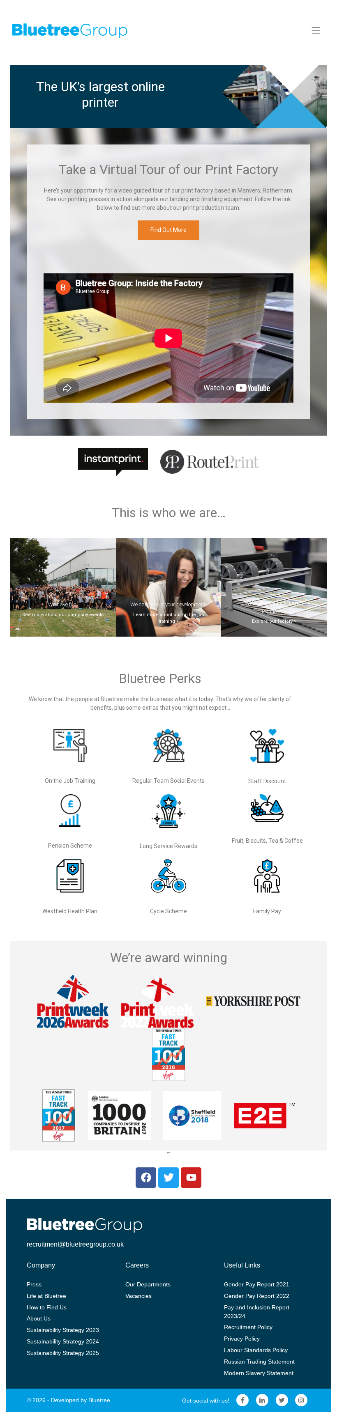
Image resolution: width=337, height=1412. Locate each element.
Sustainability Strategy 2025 (63, 1353)
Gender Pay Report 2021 (256, 1284)
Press (34, 1284)
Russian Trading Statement (259, 1361)
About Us (39, 1318)
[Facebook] (243, 1400)
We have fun (62, 604)
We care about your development (167, 604)
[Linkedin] (262, 1400)
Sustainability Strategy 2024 (63, 1341)
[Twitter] (282, 1400)
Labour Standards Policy (256, 1350)
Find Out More (168, 230)
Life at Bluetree (46, 1296)
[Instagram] (301, 1400)
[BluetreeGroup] (70, 30)
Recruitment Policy (248, 1327)
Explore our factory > (274, 621)
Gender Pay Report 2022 (256, 1296)
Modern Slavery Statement (258, 1373)
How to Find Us (47, 1307)
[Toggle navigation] (316, 30)
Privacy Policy (242, 1338)
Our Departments (148, 1284)
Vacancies (138, 1296)
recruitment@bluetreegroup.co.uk (75, 1244)
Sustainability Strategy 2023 (63, 1330)
